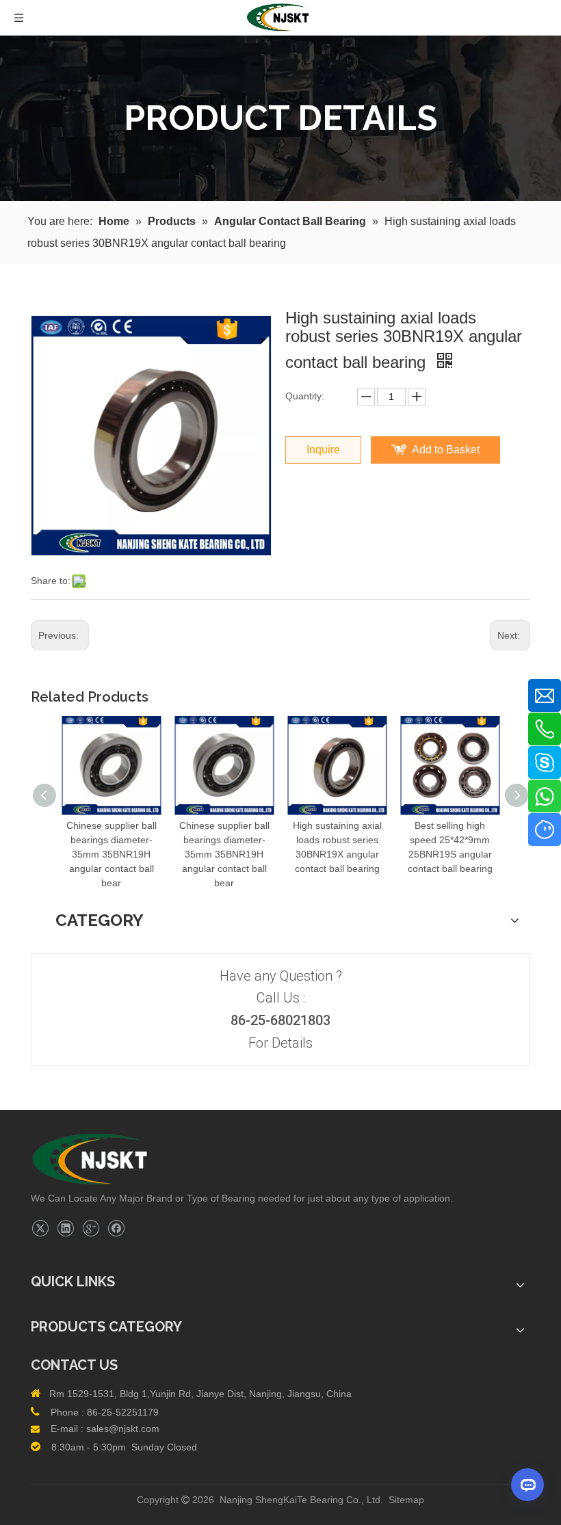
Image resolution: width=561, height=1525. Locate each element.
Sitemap (406, 1499)
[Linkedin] (65, 1228)
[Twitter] (40, 1228)
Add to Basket (446, 449)
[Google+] (90, 1228)
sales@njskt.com (122, 1428)
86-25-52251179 (123, 1412)
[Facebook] (116, 1228)
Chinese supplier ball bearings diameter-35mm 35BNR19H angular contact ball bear (111, 854)
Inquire (323, 449)
